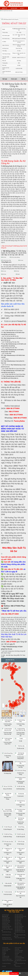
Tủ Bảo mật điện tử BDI (7, 905)
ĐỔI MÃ (5, 8)
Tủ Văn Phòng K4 (7, 829)
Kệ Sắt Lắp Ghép (20, 789)
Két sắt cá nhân (18, 924)
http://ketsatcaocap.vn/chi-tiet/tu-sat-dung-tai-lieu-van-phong (13, 345)
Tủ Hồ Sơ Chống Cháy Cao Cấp (7, 733)
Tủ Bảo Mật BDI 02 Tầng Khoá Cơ (20, 870)
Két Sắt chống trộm (6, 937)
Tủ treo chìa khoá (19, 950)
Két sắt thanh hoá (19, 917)
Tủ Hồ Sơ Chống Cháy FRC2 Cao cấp (20, 734)
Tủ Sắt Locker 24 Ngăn (20, 861)
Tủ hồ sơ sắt (5, 950)
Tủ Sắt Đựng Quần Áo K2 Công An (18, 29)
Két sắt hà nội (18, 919)
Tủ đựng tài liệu (5, 956)
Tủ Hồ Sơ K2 (20, 796)
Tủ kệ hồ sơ (17, 966)
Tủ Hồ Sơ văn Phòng (20, 773)
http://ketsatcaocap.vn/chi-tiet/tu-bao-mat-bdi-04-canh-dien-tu (12, 371)
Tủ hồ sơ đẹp (5, 947)
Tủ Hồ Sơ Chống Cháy (20, 724)
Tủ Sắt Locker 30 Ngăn (8, 870)
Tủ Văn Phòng (20, 829)
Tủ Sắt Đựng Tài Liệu (7, 853)
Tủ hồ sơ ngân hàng (6, 959)
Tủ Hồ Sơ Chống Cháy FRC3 (7, 743)
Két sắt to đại (5, 923)
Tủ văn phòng (18, 959)
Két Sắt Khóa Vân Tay (20, 930)
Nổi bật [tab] (4, 79)
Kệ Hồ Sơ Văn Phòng (7, 798)
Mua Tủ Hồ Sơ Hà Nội (20, 896)
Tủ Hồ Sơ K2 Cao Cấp (20, 805)
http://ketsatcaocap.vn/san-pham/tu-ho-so (12, 647)
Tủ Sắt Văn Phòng (7, 836)
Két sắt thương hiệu (6, 926)
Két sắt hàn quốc (6, 922)
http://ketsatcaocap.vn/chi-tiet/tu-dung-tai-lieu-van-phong (12, 350)
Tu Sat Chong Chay (7, 756)
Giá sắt (4, 952)
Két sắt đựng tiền (6, 920)
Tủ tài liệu (17, 949)
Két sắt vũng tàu (6, 917)
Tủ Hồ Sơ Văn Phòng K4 (20, 822)
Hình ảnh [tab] (14, 79)
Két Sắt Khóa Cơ (18, 929)
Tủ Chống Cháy (7, 773)
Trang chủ (5, 973)
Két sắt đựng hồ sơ (6, 934)
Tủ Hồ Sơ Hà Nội (8, 894)
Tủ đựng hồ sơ (18, 956)
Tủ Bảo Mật (7, 877)
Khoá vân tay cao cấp (20, 937)
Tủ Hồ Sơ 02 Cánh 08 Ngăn (20, 814)
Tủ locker (17, 953)
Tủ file (3, 955)
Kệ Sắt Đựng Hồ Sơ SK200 (20, 782)
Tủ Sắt (20, 741)
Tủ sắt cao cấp (20, 748)
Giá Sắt (4, 966)
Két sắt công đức (19, 927)
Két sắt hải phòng (19, 915)
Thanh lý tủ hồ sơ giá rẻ (7, 960)
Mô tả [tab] (23, 79)
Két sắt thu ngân (6, 927)
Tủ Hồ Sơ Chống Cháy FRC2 (7, 724)
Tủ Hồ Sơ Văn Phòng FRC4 (20, 757)
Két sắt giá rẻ (18, 922)
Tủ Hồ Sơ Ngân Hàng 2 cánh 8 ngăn (7, 815)
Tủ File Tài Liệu (20, 844)
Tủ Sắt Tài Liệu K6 (20, 836)
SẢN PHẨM (14, 8)
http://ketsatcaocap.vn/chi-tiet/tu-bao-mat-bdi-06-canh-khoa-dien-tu (12, 377)
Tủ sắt (16, 955)
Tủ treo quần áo (18, 952)
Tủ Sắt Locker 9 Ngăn (20, 853)
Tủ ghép (4, 953)
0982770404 (14, 973)
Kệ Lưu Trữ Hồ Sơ (7, 789)
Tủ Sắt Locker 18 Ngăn (8, 861)
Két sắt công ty (18, 923)
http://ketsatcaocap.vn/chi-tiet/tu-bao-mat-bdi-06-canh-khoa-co (13, 333)
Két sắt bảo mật (5, 924)
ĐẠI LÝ (22, 8)
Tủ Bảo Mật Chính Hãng (20, 879)
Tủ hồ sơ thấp (18, 947)
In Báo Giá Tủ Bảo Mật (6, 718)
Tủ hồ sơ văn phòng (19, 957)
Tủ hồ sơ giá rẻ (5, 957)
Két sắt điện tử (5, 919)
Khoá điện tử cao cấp (7, 939)
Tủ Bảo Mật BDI (7, 885)
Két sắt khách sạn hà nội (20, 916)
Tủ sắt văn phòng (6, 949)
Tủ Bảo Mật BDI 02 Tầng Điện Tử (20, 887)
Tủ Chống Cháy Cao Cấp (20, 766)
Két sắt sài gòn (5, 915)
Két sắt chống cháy (19, 926)
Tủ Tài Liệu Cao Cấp (7, 844)
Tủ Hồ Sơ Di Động (6, 963)
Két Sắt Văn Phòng (6, 932)
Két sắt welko (18, 920)
